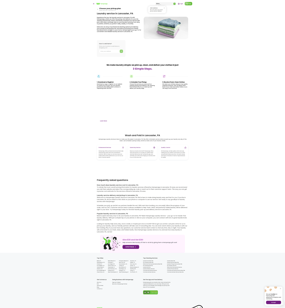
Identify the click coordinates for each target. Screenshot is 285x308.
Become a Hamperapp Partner (119, 284)
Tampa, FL (121, 265)
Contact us (99, 288)
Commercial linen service (149, 272)
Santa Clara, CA (112, 265)
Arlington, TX (122, 270)
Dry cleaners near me (148, 262)
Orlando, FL (99, 264)
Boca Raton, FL (122, 267)
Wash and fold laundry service (174, 267)
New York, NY (122, 262)
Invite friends (130, 247)
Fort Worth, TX (133, 272)
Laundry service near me (173, 262)
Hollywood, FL (111, 270)
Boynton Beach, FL (134, 267)
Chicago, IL (110, 262)
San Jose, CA (133, 264)
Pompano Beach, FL (123, 260)
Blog (98, 287)
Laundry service (147, 267)
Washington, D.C (101, 262)
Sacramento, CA (123, 264)
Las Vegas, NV (111, 264)
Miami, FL (99, 260)
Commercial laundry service (150, 270)
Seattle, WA (133, 268)
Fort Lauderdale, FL (101, 270)
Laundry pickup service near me (174, 264)
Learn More (103, 121)
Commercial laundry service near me (176, 270)
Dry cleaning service (148, 265)
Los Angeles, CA (100, 265)
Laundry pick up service (172, 268)
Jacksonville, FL (100, 267)
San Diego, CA (122, 268)
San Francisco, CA (112, 268)
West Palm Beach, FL (113, 272)
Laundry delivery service (149, 268)
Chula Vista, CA (100, 272)
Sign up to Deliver (116, 282)
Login (181, 4)
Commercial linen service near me (175, 272)
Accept (273, 302)
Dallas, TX (132, 262)
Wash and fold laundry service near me (152, 264)
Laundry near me (171, 260)
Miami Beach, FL (111, 260)
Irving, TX (132, 270)
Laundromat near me (148, 260)
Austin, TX (132, 265)
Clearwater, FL (111, 267)
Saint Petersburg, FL (123, 272)
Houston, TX (133, 260)
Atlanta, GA (99, 268)
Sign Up (188, 4)
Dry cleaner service (171, 265)
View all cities (100, 285)
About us (99, 282)
